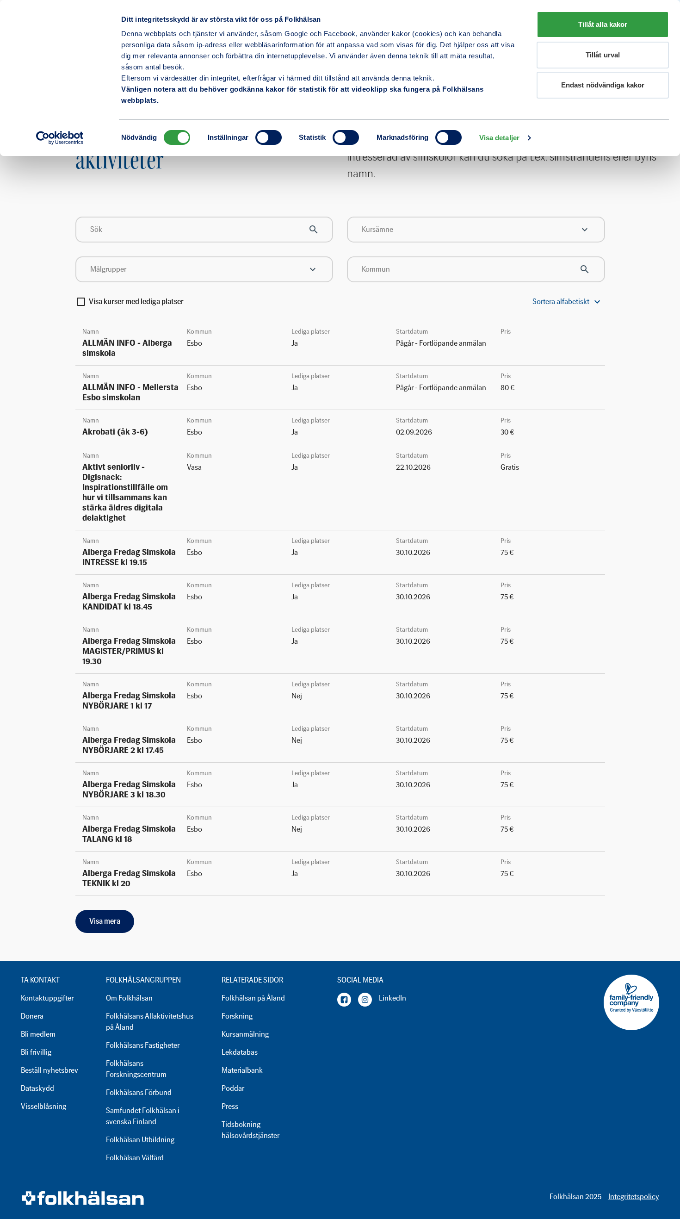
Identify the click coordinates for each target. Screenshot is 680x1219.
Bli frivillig (36, 1052)
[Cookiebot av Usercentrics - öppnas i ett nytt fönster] (59, 138)
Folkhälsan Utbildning (140, 1139)
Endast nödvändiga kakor (602, 85)
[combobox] (476, 230)
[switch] (268, 137)
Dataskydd (37, 1088)
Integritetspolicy (633, 1196)
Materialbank (242, 1070)
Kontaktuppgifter (47, 998)
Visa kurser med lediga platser (136, 301)
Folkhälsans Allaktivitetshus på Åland (149, 1022)
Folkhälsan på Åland (253, 998)
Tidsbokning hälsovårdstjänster (250, 1130)
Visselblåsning (43, 1106)
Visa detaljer (499, 138)
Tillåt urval (603, 55)
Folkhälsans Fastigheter (142, 1045)
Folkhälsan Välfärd (135, 1157)
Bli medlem (38, 1034)
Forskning (237, 1016)
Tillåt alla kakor (603, 24)
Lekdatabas (240, 1052)
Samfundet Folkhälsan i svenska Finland (142, 1116)
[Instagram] (365, 1000)
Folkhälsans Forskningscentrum (136, 1069)
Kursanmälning (245, 1034)
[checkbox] (81, 301)
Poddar (233, 1088)
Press (230, 1106)
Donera (32, 1016)
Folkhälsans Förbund (139, 1092)
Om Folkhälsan (129, 998)
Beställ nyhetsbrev (49, 1070)
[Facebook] (344, 1000)
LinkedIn (392, 998)
